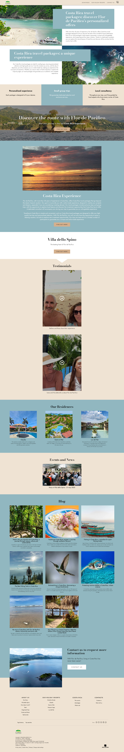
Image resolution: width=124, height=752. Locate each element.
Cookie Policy (25, 747)
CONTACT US (76, 667)
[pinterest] (103, 722)
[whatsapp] (106, 722)
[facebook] (99, 722)
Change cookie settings (38, 747)
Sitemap (30, 747)
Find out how (62, 129)
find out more (62, 224)
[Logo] (7, 3)
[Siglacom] (105, 746)
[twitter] (101, 722)
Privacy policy (18, 747)
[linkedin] (96, 722)
